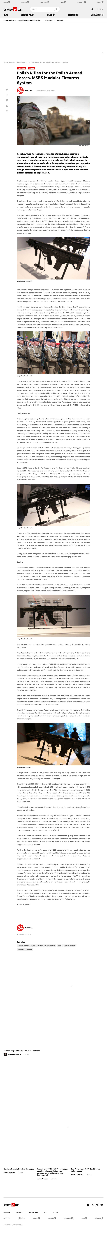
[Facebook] (88, 1205)
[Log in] (92, 9)
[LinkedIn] (97, 1205)
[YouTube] (101, 1205)
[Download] (7, 105)
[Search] (55, 9)
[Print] (7, 100)
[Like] (7, 90)
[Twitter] (92, 1205)
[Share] (7, 111)
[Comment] (7, 95)
